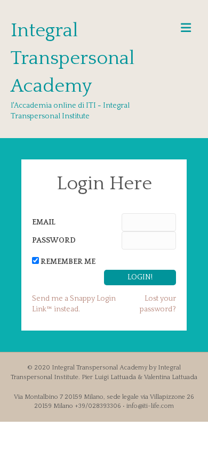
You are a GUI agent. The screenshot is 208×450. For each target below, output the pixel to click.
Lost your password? (158, 304)
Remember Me (68, 262)
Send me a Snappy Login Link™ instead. (74, 304)
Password (54, 240)
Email (43, 222)
